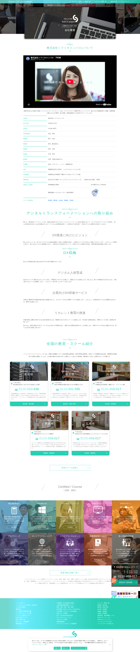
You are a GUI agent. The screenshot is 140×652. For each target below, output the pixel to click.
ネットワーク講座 (42, 562)
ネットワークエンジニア (64, 617)
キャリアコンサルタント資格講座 (67, 623)
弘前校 (71, 200)
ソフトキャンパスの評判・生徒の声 (26, 605)
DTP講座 (126, 527)
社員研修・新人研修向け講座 (65, 603)
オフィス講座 (42, 527)
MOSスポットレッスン (104, 619)
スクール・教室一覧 (101, 1)
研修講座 (126, 560)
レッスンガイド (20, 603)
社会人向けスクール (22, 617)
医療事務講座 (98, 560)
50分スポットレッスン (104, 617)
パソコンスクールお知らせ (105, 623)
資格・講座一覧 (20, 619)
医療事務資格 (61, 621)
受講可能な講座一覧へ (70, 573)
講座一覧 (88, 1)
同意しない (66, 648)
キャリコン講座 (70, 560)
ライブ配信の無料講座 (22, 611)
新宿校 (50, 200)
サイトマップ (125, 1)
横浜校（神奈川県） (70, 404)
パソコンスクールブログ (104, 621)
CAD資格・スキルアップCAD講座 (67, 611)
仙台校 (61, 200)
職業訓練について (21, 623)
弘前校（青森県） (90, 453)
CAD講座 (70, 527)
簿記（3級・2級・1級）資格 (65, 607)
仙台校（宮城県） (111, 404)
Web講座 (98, 529)
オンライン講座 (76, 1)
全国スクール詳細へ (70, 468)
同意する (57, 648)
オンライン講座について (23, 615)
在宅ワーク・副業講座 (22, 621)
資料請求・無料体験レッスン (106, 615)
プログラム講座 (14, 562)
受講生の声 (113, 1)
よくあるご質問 (20, 607)
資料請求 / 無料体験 (125, 582)
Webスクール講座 (62, 613)
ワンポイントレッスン (22, 613)
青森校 (66, 200)
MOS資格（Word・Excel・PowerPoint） (69, 609)
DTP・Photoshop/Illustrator (65, 615)
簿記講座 (14, 527)
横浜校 (55, 200)
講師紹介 (18, 609)
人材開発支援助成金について (65, 605)
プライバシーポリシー (38, 644)
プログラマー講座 (62, 619)
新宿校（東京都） (29, 404)
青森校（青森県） (49, 453)
